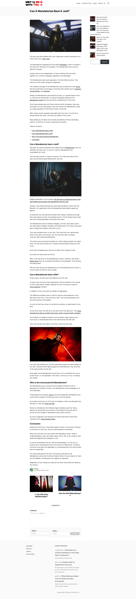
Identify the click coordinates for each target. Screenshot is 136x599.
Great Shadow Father (48, 419)
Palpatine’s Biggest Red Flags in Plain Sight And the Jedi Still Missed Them (102, 47)
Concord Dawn (35, 91)
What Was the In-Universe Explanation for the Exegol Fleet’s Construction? (67, 552)
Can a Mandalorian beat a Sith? (42, 133)
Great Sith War (49, 403)
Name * (34, 531)
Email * (55, 531)
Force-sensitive (35, 287)
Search (104, 62)
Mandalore (63, 64)
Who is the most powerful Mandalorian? (45, 136)
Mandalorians (69, 147)
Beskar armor (34, 261)
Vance (36, 468)
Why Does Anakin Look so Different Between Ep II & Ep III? (102, 20)
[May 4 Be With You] (38, 3)
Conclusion (35, 139)
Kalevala (78, 89)
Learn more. (46, 59)
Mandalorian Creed (36, 100)
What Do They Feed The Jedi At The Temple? (103, 39)
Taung (51, 395)
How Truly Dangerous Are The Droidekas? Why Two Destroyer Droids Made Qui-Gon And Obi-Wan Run (100, 30)
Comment (33, 510)
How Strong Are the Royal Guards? (103, 54)
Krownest (46, 91)
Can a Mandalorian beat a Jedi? (42, 130)
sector (78, 86)
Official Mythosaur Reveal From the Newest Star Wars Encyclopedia (66, 578)
